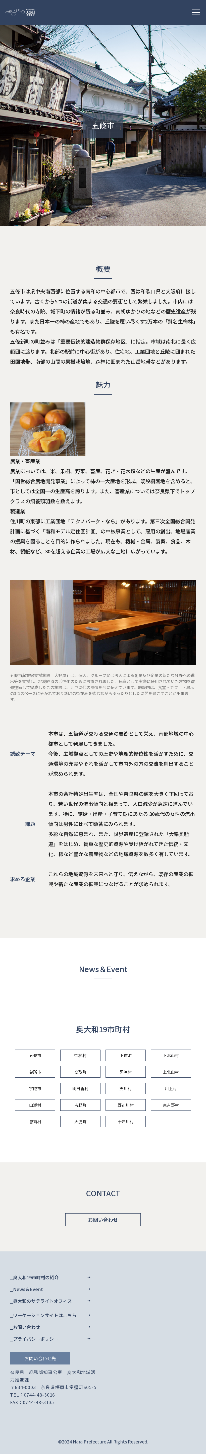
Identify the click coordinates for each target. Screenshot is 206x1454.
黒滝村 (126, 1072)
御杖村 (80, 1055)
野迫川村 (126, 1105)
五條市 (35, 1055)
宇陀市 (35, 1088)
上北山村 (171, 1072)
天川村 (126, 1088)
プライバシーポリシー (35, 1338)
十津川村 (126, 1122)
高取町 (80, 1072)
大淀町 (80, 1122)
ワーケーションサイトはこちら (44, 1315)
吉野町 (80, 1105)
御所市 (35, 1072)
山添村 (35, 1105)
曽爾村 (35, 1122)
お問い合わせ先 (40, 1358)
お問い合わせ (103, 1219)
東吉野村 (171, 1105)
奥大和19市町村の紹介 (36, 1277)
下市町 (126, 1055)
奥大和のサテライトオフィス (42, 1301)
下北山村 (171, 1055)
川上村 (171, 1088)
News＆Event (28, 1289)
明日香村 (80, 1088)
